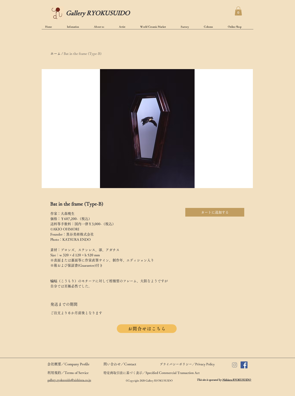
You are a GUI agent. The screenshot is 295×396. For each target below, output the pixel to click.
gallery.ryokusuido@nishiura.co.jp (69, 380)
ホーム (55, 53)
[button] (238, 11)
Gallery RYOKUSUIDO (98, 13)
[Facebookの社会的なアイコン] (244, 364)
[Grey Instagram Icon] (234, 364)
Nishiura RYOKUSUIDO (236, 379)
